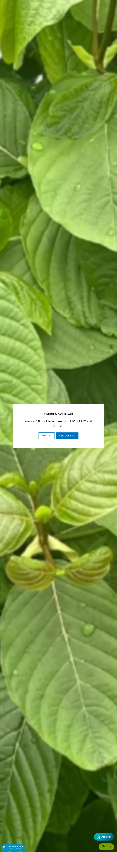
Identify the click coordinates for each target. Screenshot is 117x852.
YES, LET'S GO (67, 435)
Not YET (47, 435)
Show (13, 847)
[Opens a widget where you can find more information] (106, 847)
